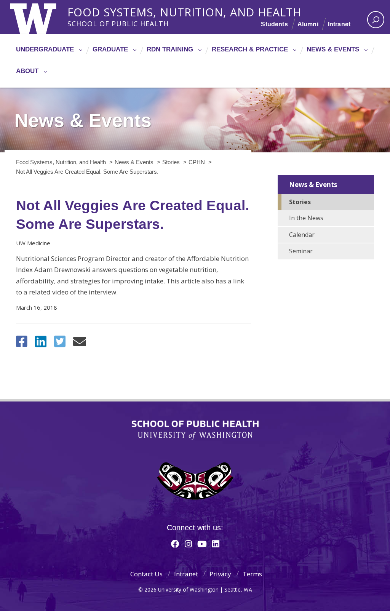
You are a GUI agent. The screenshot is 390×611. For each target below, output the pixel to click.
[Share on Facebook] (21, 343)
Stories (300, 202)
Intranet (339, 24)
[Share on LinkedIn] (40, 343)
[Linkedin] (215, 543)
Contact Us (146, 573)
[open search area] (375, 19)
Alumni (307, 24)
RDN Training (170, 49)
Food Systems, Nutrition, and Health (184, 11)
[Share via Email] (79, 343)
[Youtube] (202, 543)
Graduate (110, 49)
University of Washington (41, 17)
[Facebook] (175, 543)
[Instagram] (188, 543)
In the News (306, 218)
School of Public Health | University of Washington (195, 430)
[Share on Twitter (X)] (60, 343)
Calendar (302, 234)
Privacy (220, 573)
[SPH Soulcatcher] (195, 481)
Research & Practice (250, 49)
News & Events (333, 49)
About (27, 71)
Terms (252, 573)
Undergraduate (45, 49)
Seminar (301, 251)
